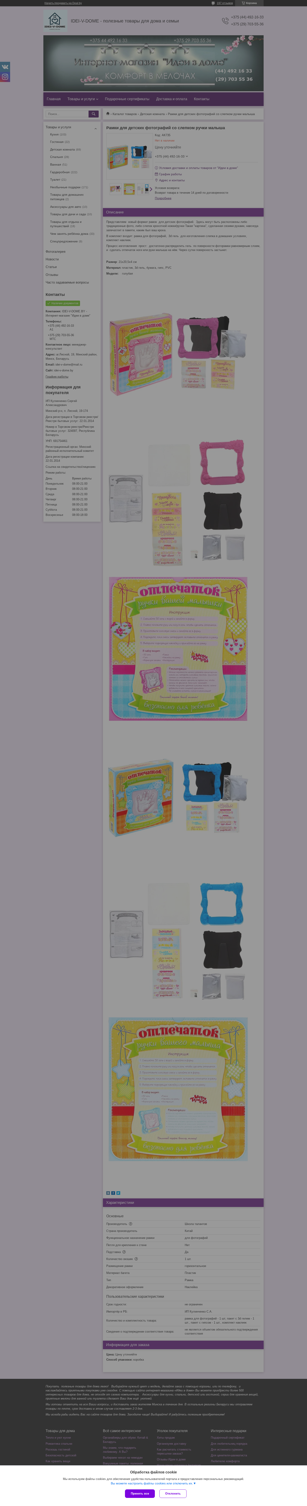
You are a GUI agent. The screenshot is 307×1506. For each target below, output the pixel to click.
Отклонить (173, 1493)
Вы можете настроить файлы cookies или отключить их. (152, 1483)
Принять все (140, 1493)
